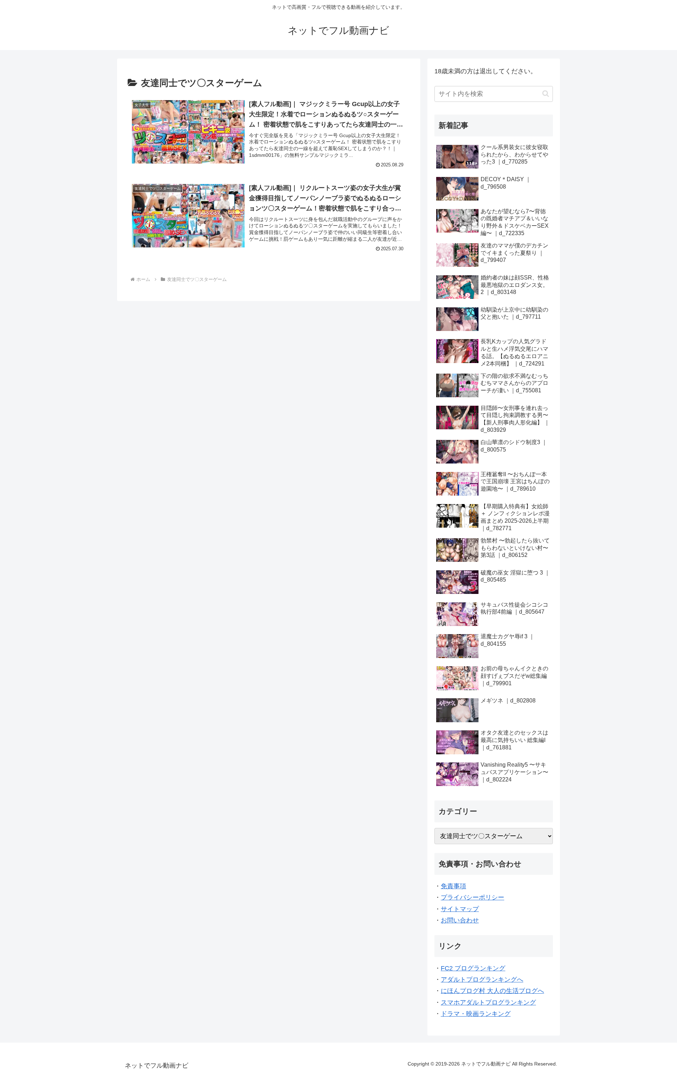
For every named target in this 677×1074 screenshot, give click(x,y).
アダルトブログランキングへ (482, 979)
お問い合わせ (460, 920)
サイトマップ (460, 909)
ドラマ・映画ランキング (476, 1013)
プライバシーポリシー (472, 897)
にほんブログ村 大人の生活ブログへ (492, 990)
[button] (545, 94)
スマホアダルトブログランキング (488, 1002)
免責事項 (453, 886)
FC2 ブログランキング (473, 968)
